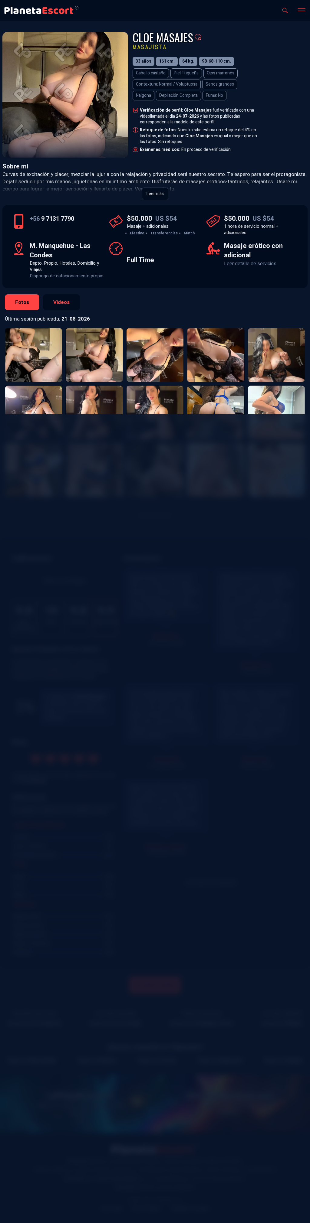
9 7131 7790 (52, 218)
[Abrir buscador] (285, 10)
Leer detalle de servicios (250, 263)
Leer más (155, 194)
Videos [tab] (61, 302)
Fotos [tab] (22, 302)
